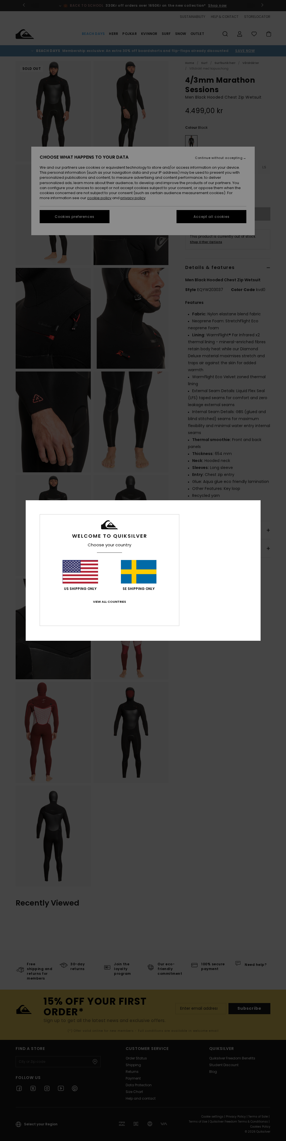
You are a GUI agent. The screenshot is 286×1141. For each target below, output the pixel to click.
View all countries (109, 601)
